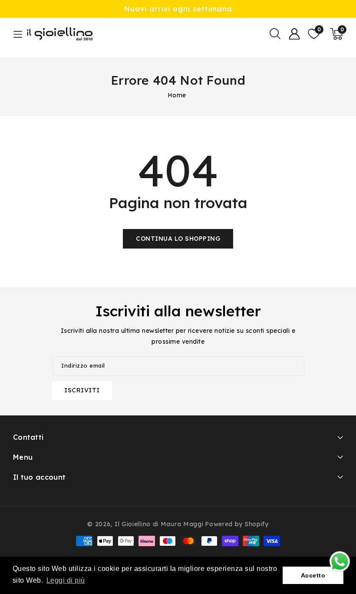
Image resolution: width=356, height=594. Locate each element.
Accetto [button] (313, 575)
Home (177, 95)
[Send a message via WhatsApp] (340, 562)
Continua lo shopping (178, 238)
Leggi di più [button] (65, 580)
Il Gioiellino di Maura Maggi (159, 524)
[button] (274, 33)
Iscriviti (82, 390)
